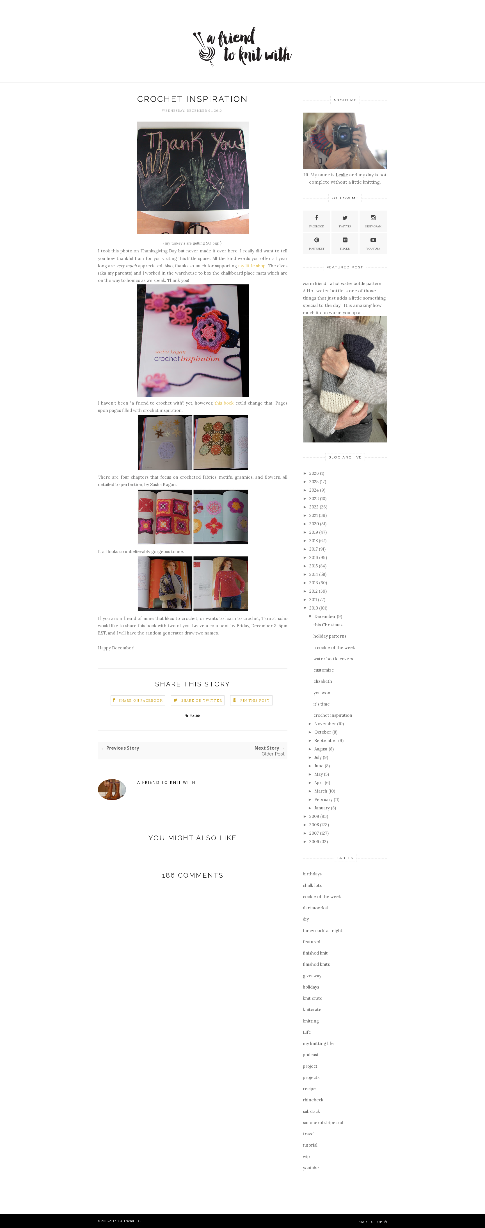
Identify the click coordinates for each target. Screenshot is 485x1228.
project (310, 1066)
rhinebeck (313, 1100)
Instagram (373, 226)
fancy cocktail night (322, 930)
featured (311, 941)
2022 (314, 507)
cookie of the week (322, 896)
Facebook (316, 226)
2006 (314, 841)
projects (311, 1077)
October (323, 732)
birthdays (312, 874)
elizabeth (323, 681)
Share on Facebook (141, 700)
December (325, 616)
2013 (314, 582)
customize (324, 670)
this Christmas (328, 624)
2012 (314, 591)
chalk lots (312, 885)
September (326, 740)
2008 (314, 824)
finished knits (316, 964)
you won (322, 692)
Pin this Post (255, 700)
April (319, 782)
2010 (314, 608)
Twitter (344, 226)
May (319, 774)
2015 (314, 566)
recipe (309, 1088)
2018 (314, 540)
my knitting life (318, 1043)
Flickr (345, 248)
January (322, 808)
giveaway (312, 975)
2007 (314, 833)
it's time (322, 704)
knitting (311, 1021)
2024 (314, 490)
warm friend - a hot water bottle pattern (342, 283)
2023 (314, 498)
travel (309, 1133)
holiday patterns (330, 636)
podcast (311, 1054)
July (318, 757)
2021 (314, 515)
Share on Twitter (201, 700)
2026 (314, 473)
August (321, 749)
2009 (314, 816)
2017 (314, 549)
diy (306, 919)
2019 (314, 532)
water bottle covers (333, 658)
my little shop (252, 265)
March (321, 791)
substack (311, 1111)
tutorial (310, 1145)
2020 (314, 523)
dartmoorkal (315, 907)
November (325, 723)
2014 (314, 574)
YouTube (373, 248)
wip (306, 1156)
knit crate (312, 998)
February (324, 799)
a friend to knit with (166, 782)
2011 (313, 599)
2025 (314, 481)
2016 (314, 557)
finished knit (315, 953)
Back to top (371, 1222)
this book (224, 403)
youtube (311, 1167)
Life (307, 1032)
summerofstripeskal (323, 1122)
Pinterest (316, 248)
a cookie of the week (334, 647)
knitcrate (312, 1009)
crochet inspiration (333, 715)
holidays (311, 987)
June (319, 765)
